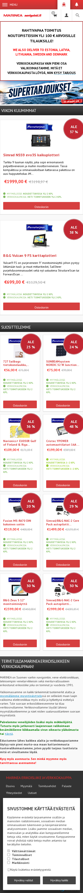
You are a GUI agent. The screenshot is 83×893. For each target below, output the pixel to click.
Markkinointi (20, 863)
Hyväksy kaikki (59, 880)
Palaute (67, 786)
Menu (13, 5)
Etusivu (10, 786)
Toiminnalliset (22, 855)
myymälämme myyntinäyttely (21, 696)
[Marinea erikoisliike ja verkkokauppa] (23, 15)
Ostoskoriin (41, 207)
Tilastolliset (20, 859)
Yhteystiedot (14, 793)
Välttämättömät (24, 851)
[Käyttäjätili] (66, 15)
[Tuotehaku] (77, 15)
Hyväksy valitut (23, 880)
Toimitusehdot (47, 786)
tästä (9, 734)
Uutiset (32, 793)
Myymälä (26, 786)
